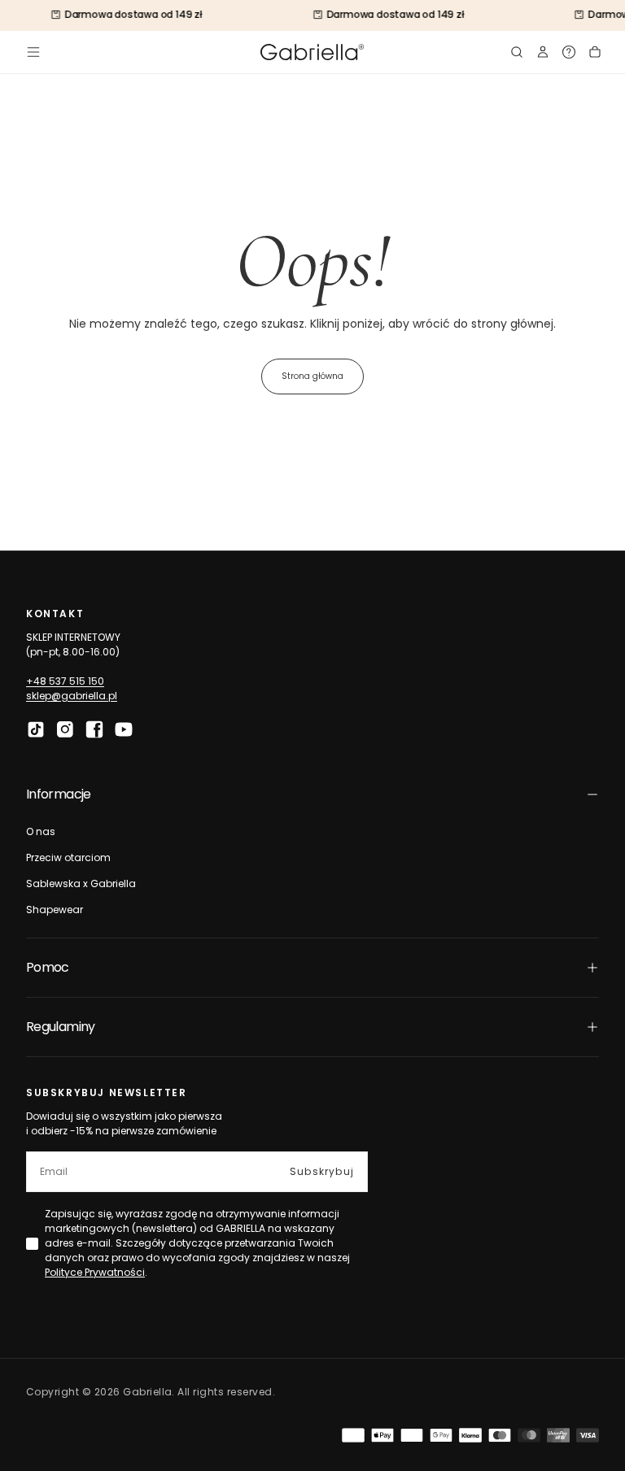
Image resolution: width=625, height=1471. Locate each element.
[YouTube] (123, 729)
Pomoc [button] (47, 967)
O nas (40, 831)
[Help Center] (569, 52)
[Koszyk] (595, 52)
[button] (33, 52)
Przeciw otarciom (68, 857)
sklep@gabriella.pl (71, 696)
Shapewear (54, 909)
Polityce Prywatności (95, 1272)
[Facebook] (94, 729)
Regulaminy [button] (60, 1026)
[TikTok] (36, 729)
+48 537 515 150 (65, 681)
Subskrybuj (322, 1171)
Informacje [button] (58, 794)
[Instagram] (65, 729)
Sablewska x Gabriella (81, 883)
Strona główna (312, 376)
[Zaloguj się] (542, 52)
